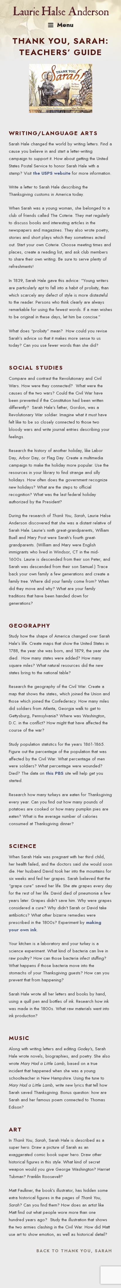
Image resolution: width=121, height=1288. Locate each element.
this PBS (54, 773)
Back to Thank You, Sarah (74, 1251)
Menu (65, 25)
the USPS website (51, 173)
